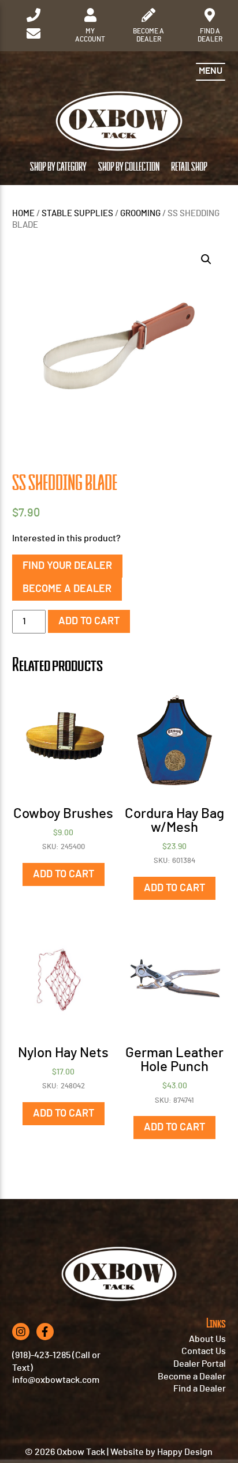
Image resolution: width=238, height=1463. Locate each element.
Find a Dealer (199, 1388)
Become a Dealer (67, 589)
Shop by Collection (128, 167)
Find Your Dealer (67, 566)
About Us (207, 1339)
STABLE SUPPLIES (77, 213)
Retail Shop (189, 167)
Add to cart (89, 621)
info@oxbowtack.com (55, 1380)
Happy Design (185, 1452)
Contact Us (203, 1351)
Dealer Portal (199, 1363)
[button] (206, 259)
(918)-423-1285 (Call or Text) (56, 1361)
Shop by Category (58, 167)
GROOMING (140, 213)
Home (23, 213)
